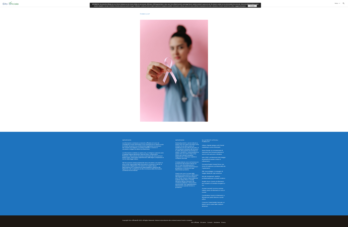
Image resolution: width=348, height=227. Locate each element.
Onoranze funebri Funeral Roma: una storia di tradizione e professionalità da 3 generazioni (213, 166)
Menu (336, 3)
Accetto (252, 6)
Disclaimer (217, 222)
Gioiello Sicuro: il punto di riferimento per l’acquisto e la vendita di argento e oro (213, 183)
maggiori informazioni (240, 6)
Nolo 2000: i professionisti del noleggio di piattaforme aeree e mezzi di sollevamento (214, 159)
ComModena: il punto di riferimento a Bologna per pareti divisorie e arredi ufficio (213, 197)
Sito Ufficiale (195, 222)
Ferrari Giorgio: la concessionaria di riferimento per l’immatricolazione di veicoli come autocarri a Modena (213, 152)
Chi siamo (203, 222)
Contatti (209, 222)
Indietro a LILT (145, 14)
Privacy (223, 222)
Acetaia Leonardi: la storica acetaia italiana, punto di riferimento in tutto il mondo (213, 190)
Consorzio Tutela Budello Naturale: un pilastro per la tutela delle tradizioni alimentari (213, 204)
